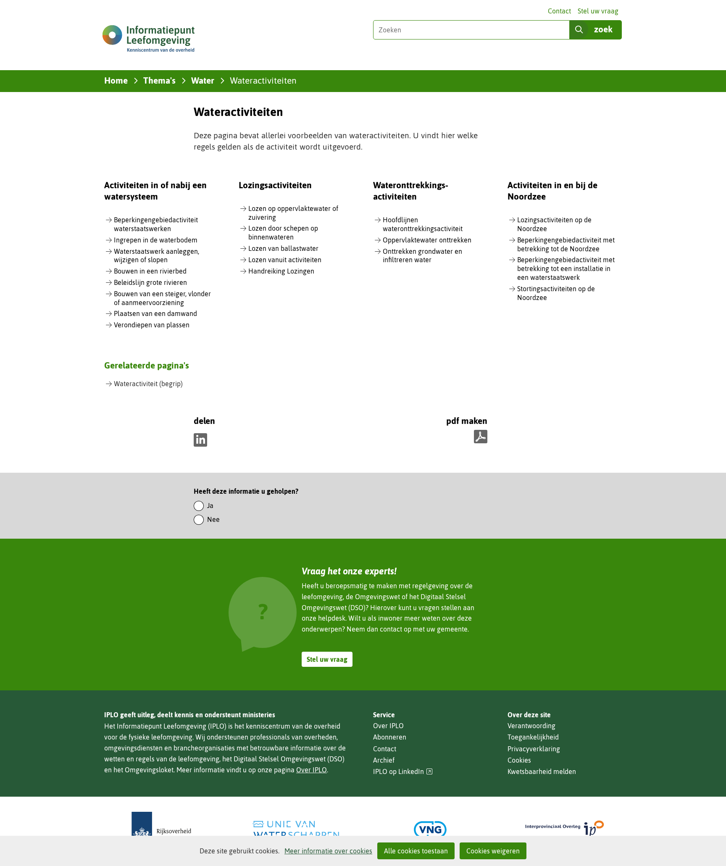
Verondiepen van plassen (151, 325)
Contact (559, 11)
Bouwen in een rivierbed (150, 271)
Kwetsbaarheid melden (542, 771)
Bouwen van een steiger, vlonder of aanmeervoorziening (162, 298)
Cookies (519, 760)
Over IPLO (311, 770)
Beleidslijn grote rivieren (150, 282)
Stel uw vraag (598, 11)
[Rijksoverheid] (161, 829)
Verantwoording (531, 725)
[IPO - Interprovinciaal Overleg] (564, 829)
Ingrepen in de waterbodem (155, 240)
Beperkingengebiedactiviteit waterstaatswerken (156, 224)
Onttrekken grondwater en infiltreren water (422, 255)
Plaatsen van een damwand (155, 313)
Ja (210, 505)
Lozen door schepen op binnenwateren (283, 232)
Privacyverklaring (534, 749)
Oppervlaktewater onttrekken (427, 240)
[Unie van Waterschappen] (296, 829)
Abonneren (389, 737)
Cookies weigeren (493, 851)
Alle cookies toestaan (416, 851)
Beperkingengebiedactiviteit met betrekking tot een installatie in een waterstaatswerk (566, 268)
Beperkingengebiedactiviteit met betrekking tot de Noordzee (566, 244)
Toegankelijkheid (533, 737)
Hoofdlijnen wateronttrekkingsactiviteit (423, 224)
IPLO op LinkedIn (403, 772)
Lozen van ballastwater (283, 248)
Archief (384, 760)
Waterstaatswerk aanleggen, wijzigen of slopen (156, 255)
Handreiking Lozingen (281, 271)
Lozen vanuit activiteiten (284, 259)
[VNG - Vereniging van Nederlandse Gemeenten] (430, 829)
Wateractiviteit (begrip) (148, 383)
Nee (213, 519)
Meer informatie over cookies (328, 851)
